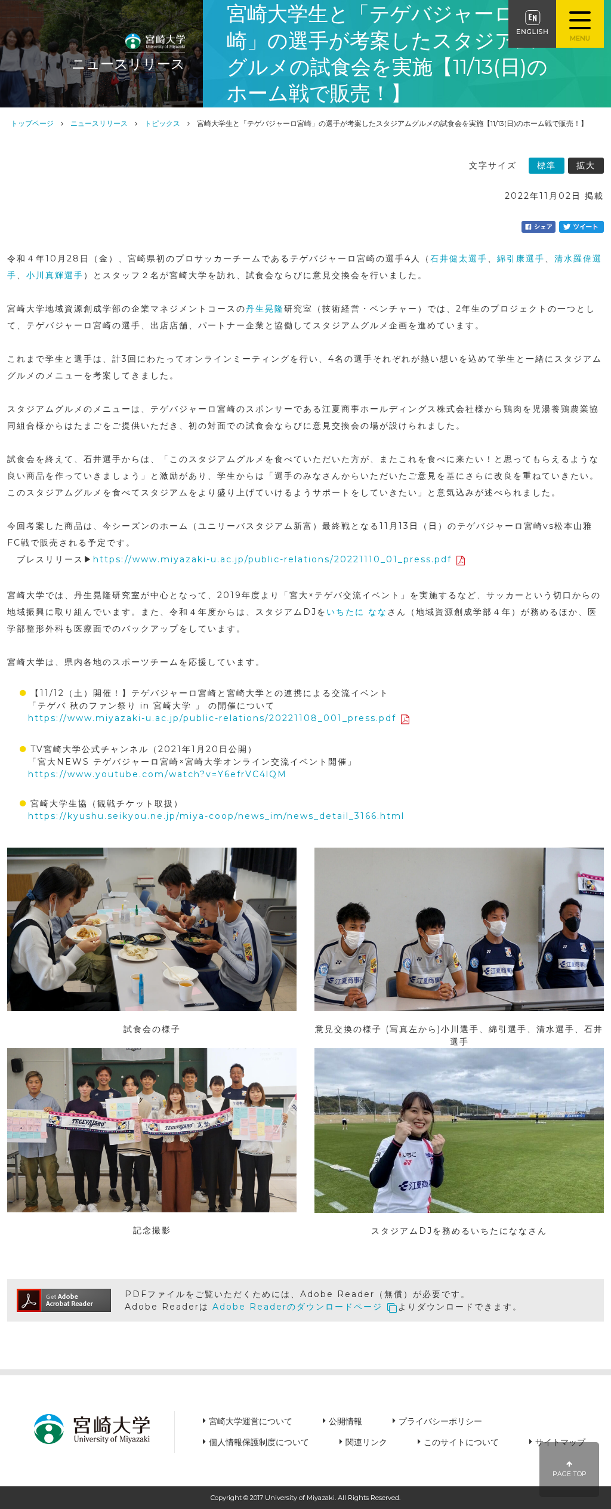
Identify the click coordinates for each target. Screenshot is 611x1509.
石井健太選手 (458, 258)
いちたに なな (356, 611)
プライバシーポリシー (440, 1421)
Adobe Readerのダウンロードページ (297, 1306)
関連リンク (366, 1442)
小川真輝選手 (55, 275)
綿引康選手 (521, 258)
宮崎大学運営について (250, 1421)
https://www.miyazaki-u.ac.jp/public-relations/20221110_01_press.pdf (272, 559)
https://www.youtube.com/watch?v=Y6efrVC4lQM (157, 774)
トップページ (32, 123)
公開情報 (345, 1421)
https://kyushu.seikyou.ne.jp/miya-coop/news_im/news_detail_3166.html (216, 816)
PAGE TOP (570, 1474)
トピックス (162, 123)
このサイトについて (461, 1442)
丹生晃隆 (265, 308)
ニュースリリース (99, 123)
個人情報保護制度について (259, 1442)
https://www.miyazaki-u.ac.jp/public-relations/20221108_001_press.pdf (212, 718)
